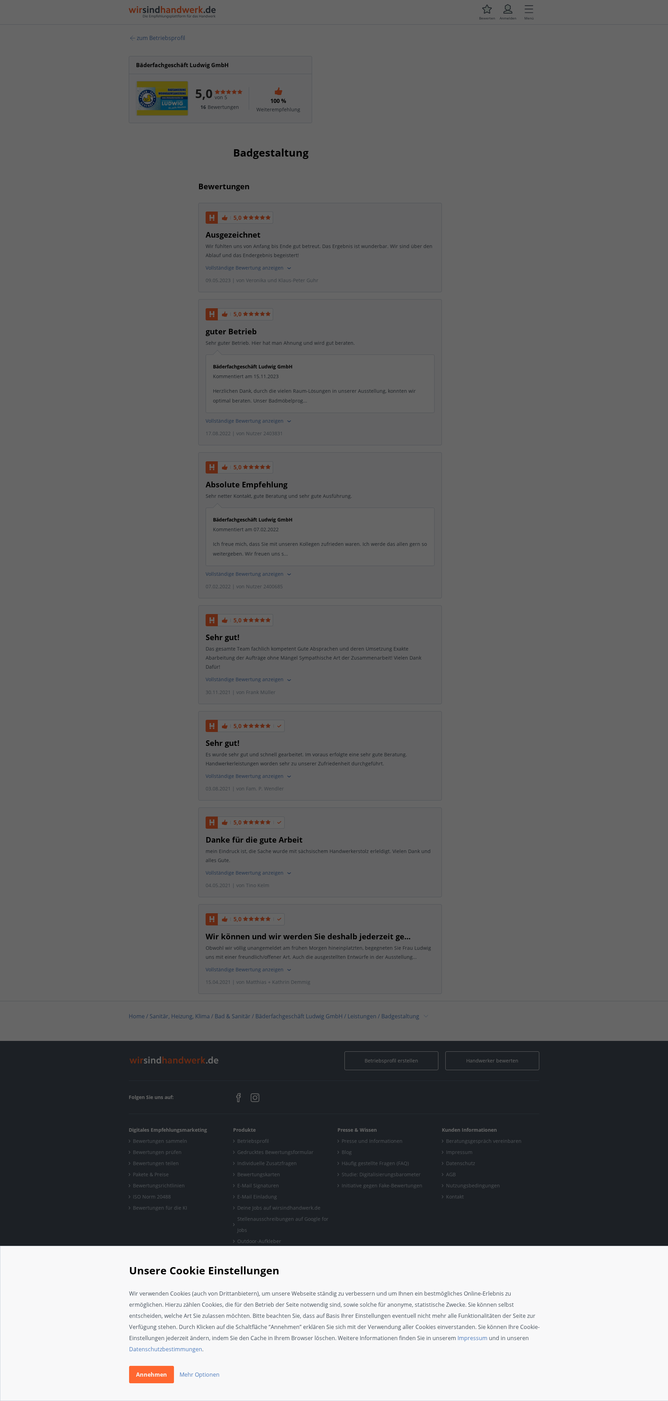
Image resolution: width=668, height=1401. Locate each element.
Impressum (472, 1338)
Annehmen (151, 1374)
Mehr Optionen (200, 1374)
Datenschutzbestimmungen (165, 1349)
